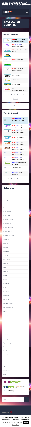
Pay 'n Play (6, 299)
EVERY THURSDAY (8, 228)
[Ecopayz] (8, 388)
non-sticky (6, 295)
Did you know (7, 208)
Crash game (7, 200)
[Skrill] (6, 383)
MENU (6, 12)
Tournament (6, 347)
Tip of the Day (7, 343)
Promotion (6, 315)
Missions (5, 271)
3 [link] (17, 94)
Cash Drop (6, 196)
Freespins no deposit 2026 (9, 408)
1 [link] (11, 94)
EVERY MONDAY (7, 216)
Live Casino (6, 259)
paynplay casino (8, 307)
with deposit (6, 371)
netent (5, 279)
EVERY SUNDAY (7, 224)
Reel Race (6, 319)
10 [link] (23, 94)
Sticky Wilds (6, 335)
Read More (15, 425)
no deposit (6, 291)
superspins (6, 339)
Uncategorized (7, 351)
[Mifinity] (9, 392)
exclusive (6, 239)
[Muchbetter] (19, 388)
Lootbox (5, 263)
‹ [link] (8, 94)
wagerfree (6, 355)
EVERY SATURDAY (8, 220)
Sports (5, 331)
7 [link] (23, 178)
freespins (6, 251)
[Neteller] (15, 383)
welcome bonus (8, 363)
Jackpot (5, 255)
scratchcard (6, 323)
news (4, 287)
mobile (5, 275)
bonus (5, 192)
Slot (4, 327)
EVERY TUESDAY (7, 232)
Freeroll (5, 247)
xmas (4, 374)
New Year (6, 283)
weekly (5, 359)
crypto (5, 204)
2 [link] (14, 94)
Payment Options (8, 303)
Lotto (4, 267)
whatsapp (6, 367)
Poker (5, 311)
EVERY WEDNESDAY (8, 235)
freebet (5, 243)
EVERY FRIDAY (7, 212)
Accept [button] (26, 422)
